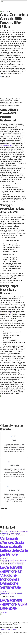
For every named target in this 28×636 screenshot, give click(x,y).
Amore (12, 535)
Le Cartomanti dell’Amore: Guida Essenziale (13, 604)
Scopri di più (4, 558)
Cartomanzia (20, 535)
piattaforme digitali (6, 313)
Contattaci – (3, 629)
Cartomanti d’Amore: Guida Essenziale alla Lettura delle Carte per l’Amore (14, 546)
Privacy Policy (11, 629)
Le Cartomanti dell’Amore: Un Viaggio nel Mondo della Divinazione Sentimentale (11, 577)
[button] (14, 9)
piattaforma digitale (6, 145)
